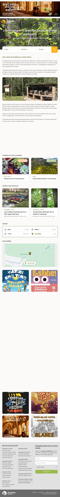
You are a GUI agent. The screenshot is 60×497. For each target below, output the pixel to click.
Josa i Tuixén (7, 176)
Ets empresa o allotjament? (49, 493)
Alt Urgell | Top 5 (9, 209)
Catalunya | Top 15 (38, 209)
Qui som (34, 492)
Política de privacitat (51, 492)
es (58, 20)
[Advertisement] (30, 138)
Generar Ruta (31, 263)
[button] (53, 78)
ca (54, 20)
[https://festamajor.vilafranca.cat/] (15, 403)
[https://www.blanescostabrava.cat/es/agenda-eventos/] (44, 426)
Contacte (41, 492)
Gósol (34, 176)
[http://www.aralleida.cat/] (30, 9)
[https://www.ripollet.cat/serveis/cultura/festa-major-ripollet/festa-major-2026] (44, 403)
